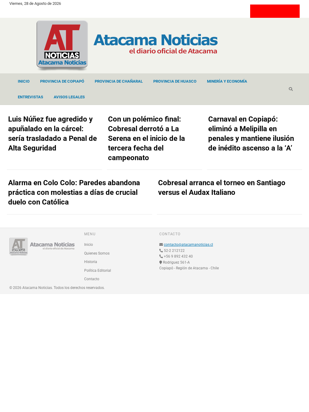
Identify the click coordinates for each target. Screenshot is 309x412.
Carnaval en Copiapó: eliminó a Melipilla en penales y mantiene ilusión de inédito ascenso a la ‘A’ (251, 133)
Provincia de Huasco (174, 81)
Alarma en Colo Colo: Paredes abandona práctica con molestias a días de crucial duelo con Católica (74, 192)
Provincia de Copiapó (62, 81)
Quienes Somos (97, 253)
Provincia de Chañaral (119, 81)
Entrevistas (30, 97)
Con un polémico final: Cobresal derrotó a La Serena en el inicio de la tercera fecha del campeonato (146, 138)
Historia (90, 262)
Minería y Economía (227, 81)
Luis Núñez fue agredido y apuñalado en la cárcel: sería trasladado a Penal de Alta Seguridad (52, 133)
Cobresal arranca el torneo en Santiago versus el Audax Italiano (221, 188)
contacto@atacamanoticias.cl (188, 244)
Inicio (24, 81)
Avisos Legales (69, 97)
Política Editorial (97, 270)
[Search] (290, 89)
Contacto (91, 279)
